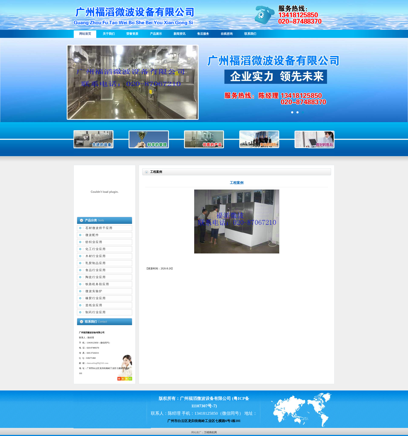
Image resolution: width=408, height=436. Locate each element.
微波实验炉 (93, 291)
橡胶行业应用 (95, 298)
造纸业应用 (93, 305)
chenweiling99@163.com (97, 363)
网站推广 (196, 432)
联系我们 (250, 33)
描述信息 (204, 80)
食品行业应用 (95, 270)
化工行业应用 (95, 249)
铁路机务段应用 (97, 284)
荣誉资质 (132, 33)
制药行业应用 (95, 312)
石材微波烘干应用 (99, 228)
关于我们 (109, 33)
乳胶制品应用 (95, 263)
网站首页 (85, 33)
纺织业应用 (93, 242)
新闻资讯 (180, 33)
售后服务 (203, 33)
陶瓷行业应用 (95, 277)
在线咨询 (227, 33)
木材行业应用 (95, 256)
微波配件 (92, 235)
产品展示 (156, 33)
